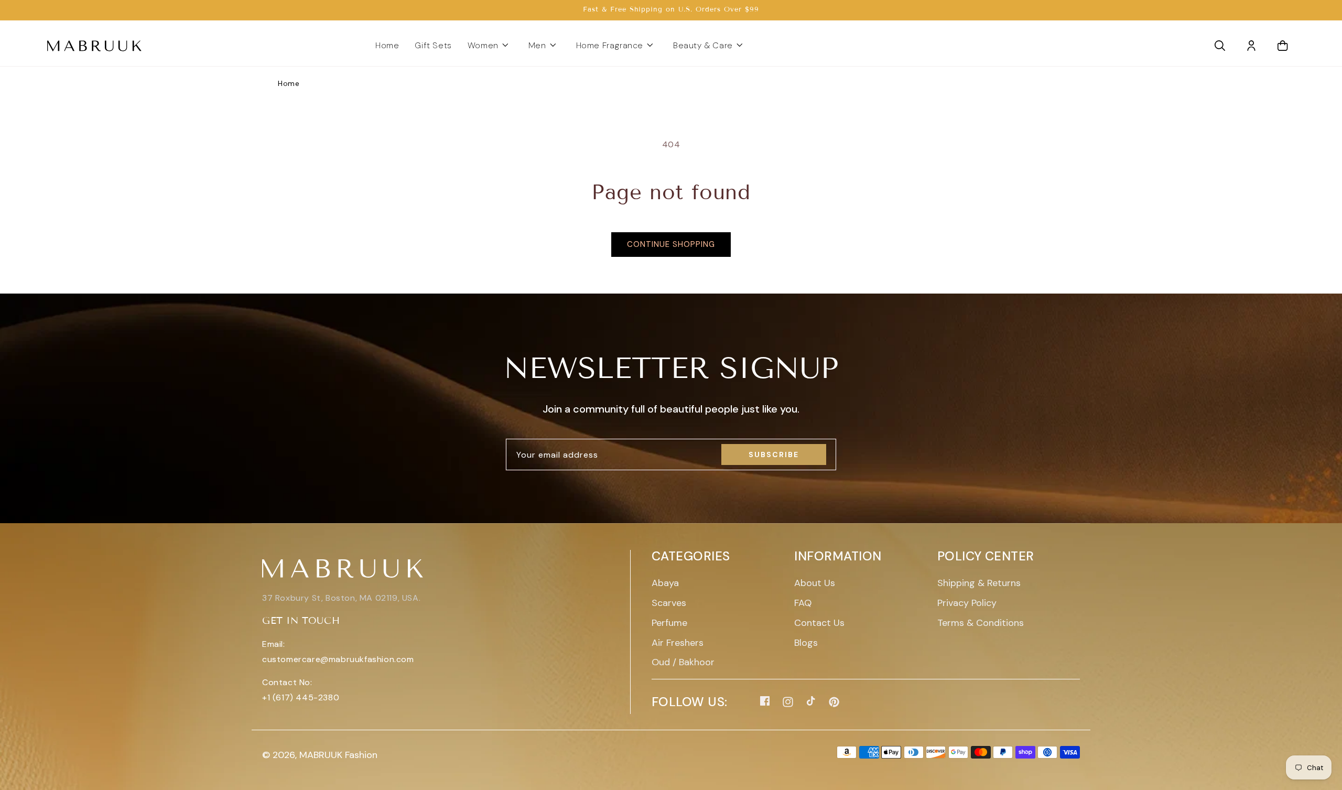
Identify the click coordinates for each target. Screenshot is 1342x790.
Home (288, 83)
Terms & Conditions (980, 622)
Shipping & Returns (979, 583)
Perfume (669, 622)
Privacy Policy (967, 603)
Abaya (665, 583)
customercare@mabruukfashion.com (338, 659)
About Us (814, 583)
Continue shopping (671, 244)
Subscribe (774, 454)
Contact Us (819, 622)
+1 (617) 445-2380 (300, 697)
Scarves (669, 603)
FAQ (802, 603)
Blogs (806, 642)
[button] (490, 45)
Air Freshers (678, 642)
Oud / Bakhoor (683, 662)
